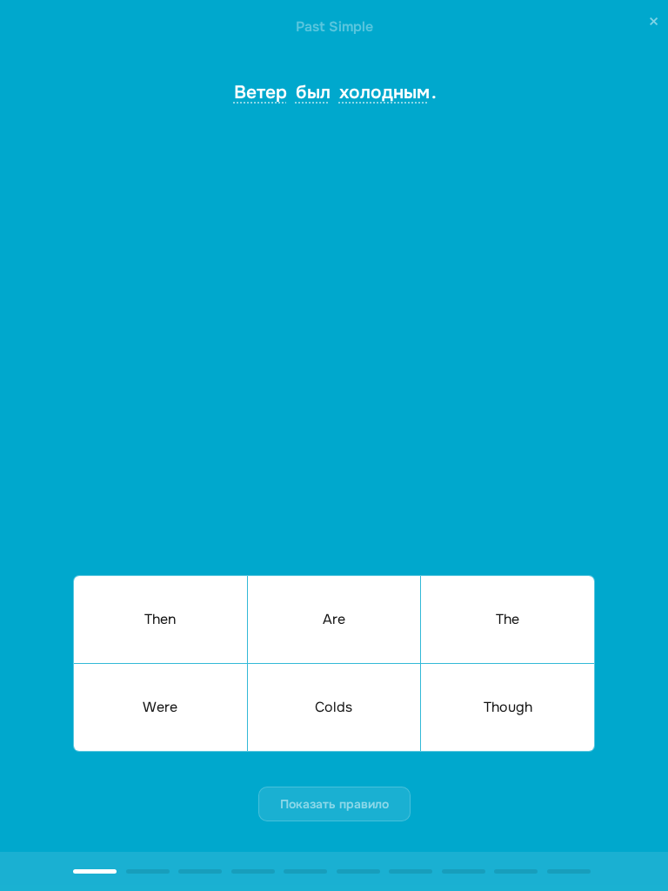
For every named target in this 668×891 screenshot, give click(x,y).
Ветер (260, 92)
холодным (384, 92)
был (313, 92)
